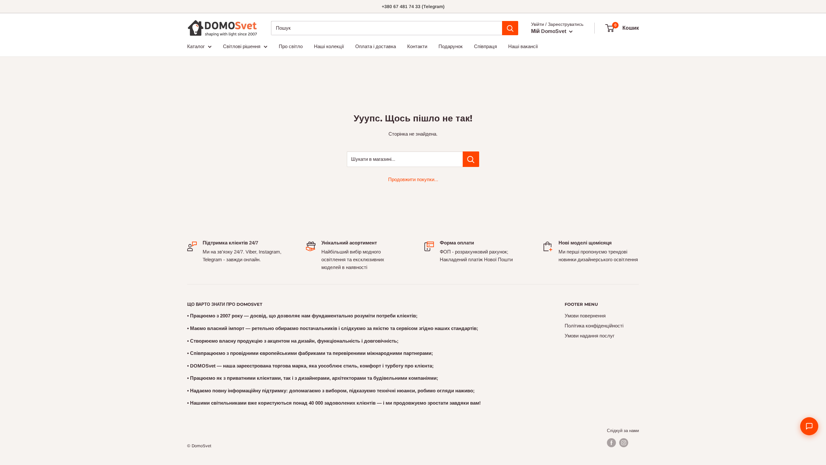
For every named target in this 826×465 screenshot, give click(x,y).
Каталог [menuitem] (196, 46)
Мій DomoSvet (549, 31)
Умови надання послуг (589, 335)
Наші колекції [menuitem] (329, 46)
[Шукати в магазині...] (471, 159)
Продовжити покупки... (413, 179)
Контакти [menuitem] (417, 46)
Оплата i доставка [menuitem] (375, 46)
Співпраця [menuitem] (485, 46)
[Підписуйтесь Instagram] (623, 442)
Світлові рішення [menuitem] (241, 46)
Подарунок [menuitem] (450, 46)
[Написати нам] (809, 426)
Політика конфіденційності (594, 325)
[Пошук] (510, 28)
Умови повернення (585, 315)
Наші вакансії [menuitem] (523, 46)
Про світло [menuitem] (291, 46)
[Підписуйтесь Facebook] (611, 442)
